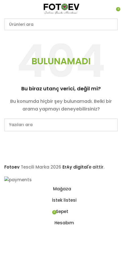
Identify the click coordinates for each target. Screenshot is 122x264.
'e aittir (83, 167)
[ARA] (112, 24)
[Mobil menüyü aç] (6, 8)
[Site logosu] (61, 8)
